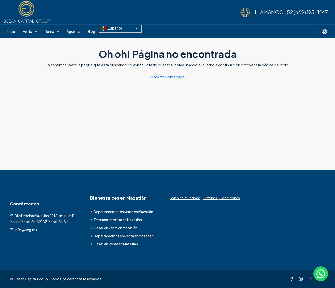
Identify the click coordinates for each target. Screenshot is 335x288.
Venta (27, 31)
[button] (320, 273)
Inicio (11, 31)
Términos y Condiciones (221, 198)
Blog (91, 31)
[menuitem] (324, 31)
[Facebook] (292, 279)
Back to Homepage (168, 76)
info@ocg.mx (26, 230)
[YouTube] (311, 279)
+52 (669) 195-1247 (306, 12)
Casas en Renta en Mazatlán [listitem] (116, 244)
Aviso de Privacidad (185, 198)
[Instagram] (302, 279)
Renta (49, 31)
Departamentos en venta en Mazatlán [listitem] (123, 211)
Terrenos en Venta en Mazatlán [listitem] (118, 219)
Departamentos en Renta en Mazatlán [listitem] (124, 236)
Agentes (73, 31)
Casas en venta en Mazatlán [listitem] (115, 228)
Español (114, 28)
